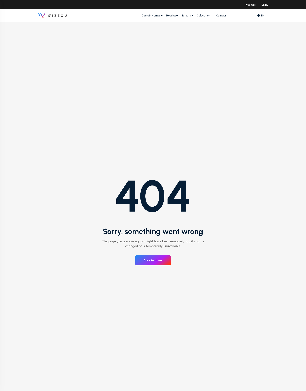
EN (262, 15)
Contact (221, 15)
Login (265, 4)
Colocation (203, 15)
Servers (186, 15)
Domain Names (151, 15)
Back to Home (153, 260)
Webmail (250, 4)
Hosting (170, 15)
